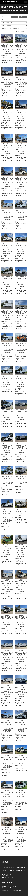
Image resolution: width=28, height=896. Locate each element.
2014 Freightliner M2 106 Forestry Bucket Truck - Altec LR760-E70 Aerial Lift (7, 797)
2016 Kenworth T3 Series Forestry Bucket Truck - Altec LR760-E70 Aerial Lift (21, 834)
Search (15, 16)
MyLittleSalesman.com (15, 890)
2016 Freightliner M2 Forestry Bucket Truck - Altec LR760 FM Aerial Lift (21, 620)
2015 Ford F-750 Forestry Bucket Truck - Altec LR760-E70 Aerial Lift (7, 82)
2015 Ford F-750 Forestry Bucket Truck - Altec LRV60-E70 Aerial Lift (7, 48)
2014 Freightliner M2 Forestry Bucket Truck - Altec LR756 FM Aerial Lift (7, 655)
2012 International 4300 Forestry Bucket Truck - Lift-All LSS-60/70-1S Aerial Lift (21, 797)
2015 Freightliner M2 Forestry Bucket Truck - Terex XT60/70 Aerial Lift (7, 585)
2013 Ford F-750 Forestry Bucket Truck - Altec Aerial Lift (7, 380)
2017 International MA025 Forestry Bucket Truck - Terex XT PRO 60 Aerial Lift (7, 834)
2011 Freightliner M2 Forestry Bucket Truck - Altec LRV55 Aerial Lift (7, 620)
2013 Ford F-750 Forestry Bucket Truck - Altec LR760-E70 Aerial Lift (21, 381)
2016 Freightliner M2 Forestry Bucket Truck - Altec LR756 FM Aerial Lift (21, 550)
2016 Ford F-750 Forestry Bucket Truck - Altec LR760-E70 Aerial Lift (7, 181)
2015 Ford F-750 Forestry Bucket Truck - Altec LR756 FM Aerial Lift (7, 115)
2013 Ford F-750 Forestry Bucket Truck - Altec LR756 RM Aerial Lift (21, 348)
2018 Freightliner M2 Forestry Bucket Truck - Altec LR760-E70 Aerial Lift (7, 761)
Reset (23, 16)
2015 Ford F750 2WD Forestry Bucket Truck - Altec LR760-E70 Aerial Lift (7, 515)
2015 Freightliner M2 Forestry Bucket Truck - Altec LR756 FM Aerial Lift (21, 655)
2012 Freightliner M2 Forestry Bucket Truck (21, 759)
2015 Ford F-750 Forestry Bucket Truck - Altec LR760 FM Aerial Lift (21, 215)
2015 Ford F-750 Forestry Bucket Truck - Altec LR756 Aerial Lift (21, 314)
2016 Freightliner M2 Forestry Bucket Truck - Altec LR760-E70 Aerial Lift (21, 585)
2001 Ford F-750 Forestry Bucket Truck (21, 512)
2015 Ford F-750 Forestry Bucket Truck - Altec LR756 (21, 480)
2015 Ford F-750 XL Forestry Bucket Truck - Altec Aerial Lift (7, 549)
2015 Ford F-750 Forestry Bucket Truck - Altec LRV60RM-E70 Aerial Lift (21, 82)
